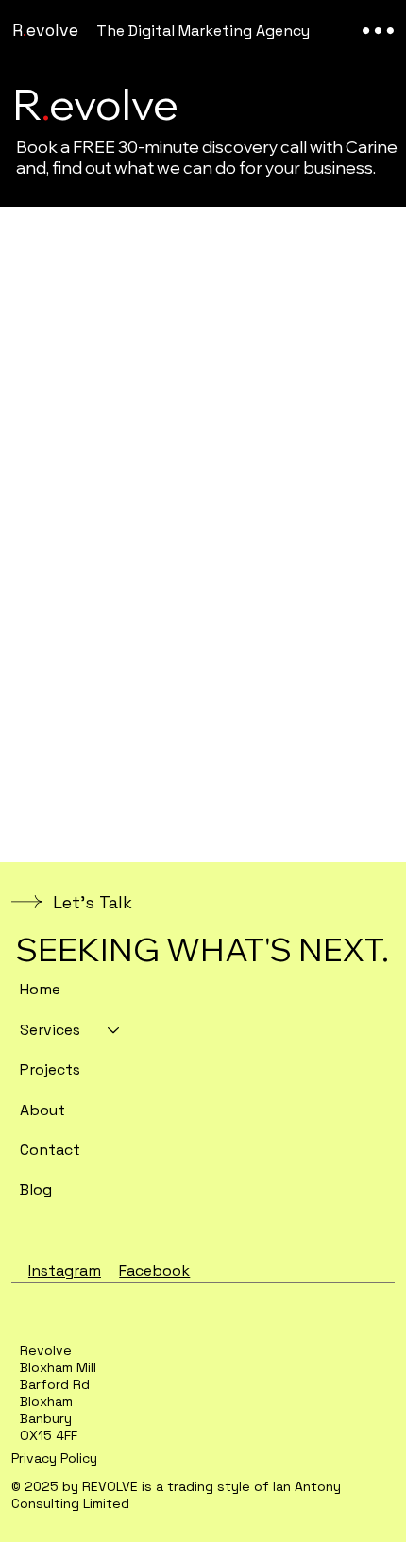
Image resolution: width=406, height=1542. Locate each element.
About (42, 1110)
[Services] (114, 1030)
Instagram (64, 1270)
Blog (36, 1189)
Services (50, 1030)
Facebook (154, 1270)
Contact (50, 1150)
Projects (50, 1069)
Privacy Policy (54, 1457)
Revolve (45, 30)
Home (40, 989)
